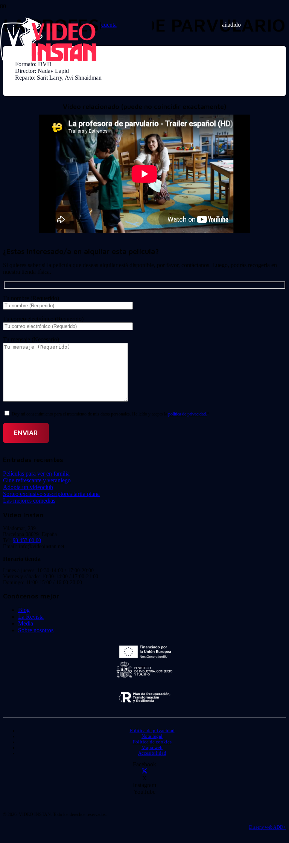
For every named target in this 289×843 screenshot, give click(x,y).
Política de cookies (152, 742)
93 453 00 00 (27, 540)
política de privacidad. (187, 414)
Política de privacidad (152, 730)
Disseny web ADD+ (267, 827)
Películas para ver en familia (36, 473)
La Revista (31, 616)
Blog (24, 610)
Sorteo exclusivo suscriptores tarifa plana (51, 494)
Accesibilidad (152, 753)
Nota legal (152, 736)
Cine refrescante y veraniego (37, 480)
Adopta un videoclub (28, 487)
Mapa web (152, 747)
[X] (144, 771)
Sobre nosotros (35, 630)
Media (25, 623)
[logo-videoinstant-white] (48, 60)
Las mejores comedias (29, 500)
